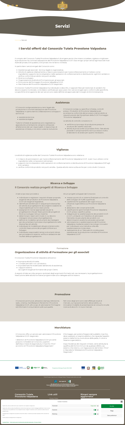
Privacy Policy (53, 398)
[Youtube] (17, 5)
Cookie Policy (6, 422)
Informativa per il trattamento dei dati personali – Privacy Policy (25, 422)
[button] (121, 401)
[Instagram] (12, 5)
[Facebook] (8, 5)
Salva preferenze (112, 415)
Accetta (112, 406)
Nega (111, 410)
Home (17, 40)
